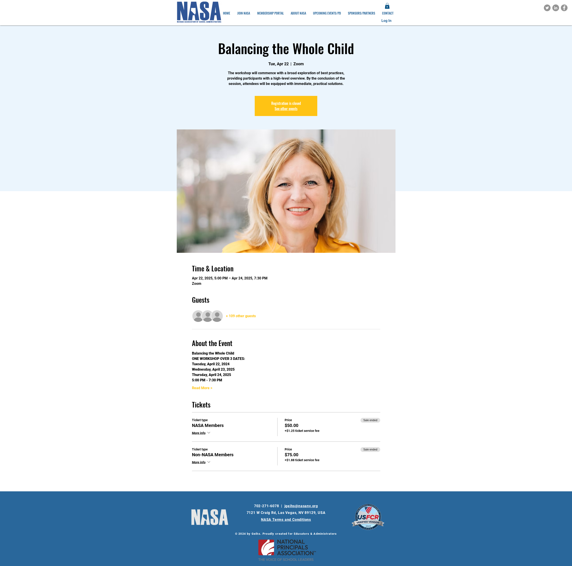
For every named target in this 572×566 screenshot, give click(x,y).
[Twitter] (547, 7)
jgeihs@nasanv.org (301, 506)
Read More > (202, 388)
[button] (387, 6)
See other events (286, 108)
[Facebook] (564, 7)
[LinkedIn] (555, 7)
